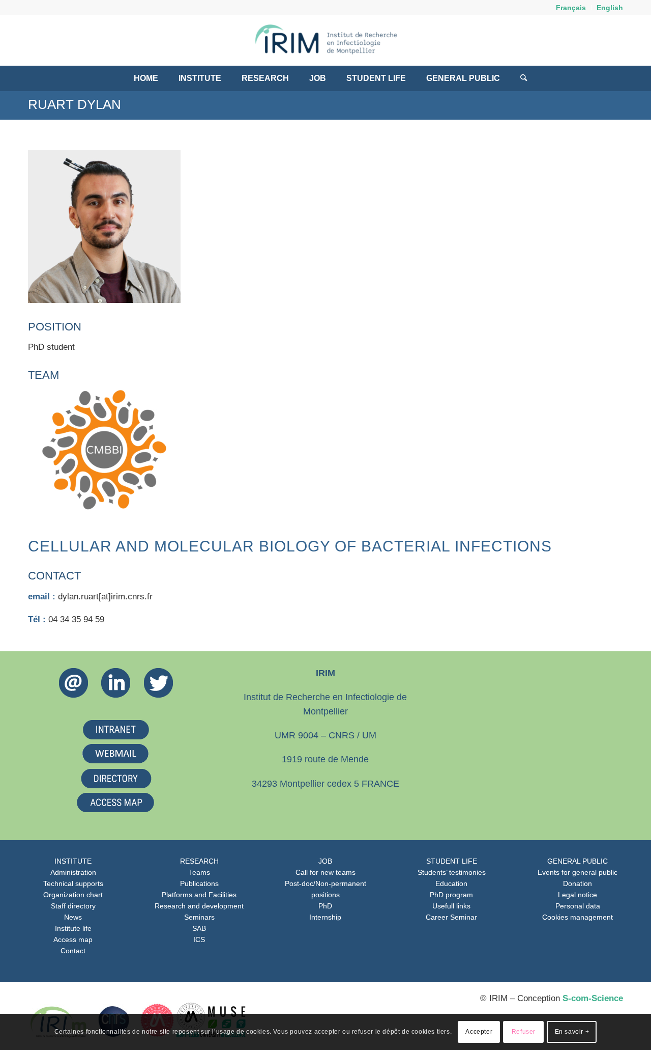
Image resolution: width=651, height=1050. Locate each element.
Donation (577, 883)
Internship (325, 917)
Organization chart (73, 895)
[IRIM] (325, 40)
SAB (199, 928)
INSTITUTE (73, 861)
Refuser (524, 1032)
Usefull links (451, 906)
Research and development (199, 906)
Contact (73, 951)
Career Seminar (451, 917)
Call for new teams (325, 872)
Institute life (73, 928)
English (610, 8)
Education (451, 883)
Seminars (199, 917)
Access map (73, 939)
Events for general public (577, 872)
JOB (325, 861)
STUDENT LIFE (451, 861)
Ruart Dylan (74, 104)
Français (571, 8)
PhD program (451, 895)
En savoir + (572, 1032)
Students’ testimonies (452, 872)
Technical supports (73, 883)
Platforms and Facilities (199, 895)
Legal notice (577, 895)
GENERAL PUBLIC (577, 861)
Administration (73, 872)
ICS (199, 939)
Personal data (577, 906)
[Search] (518, 78)
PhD (325, 906)
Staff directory (73, 906)
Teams (199, 872)
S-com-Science (593, 998)
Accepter (478, 1032)
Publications (199, 883)
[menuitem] (571, 7)
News (73, 917)
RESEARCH (199, 861)
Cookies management (577, 917)
